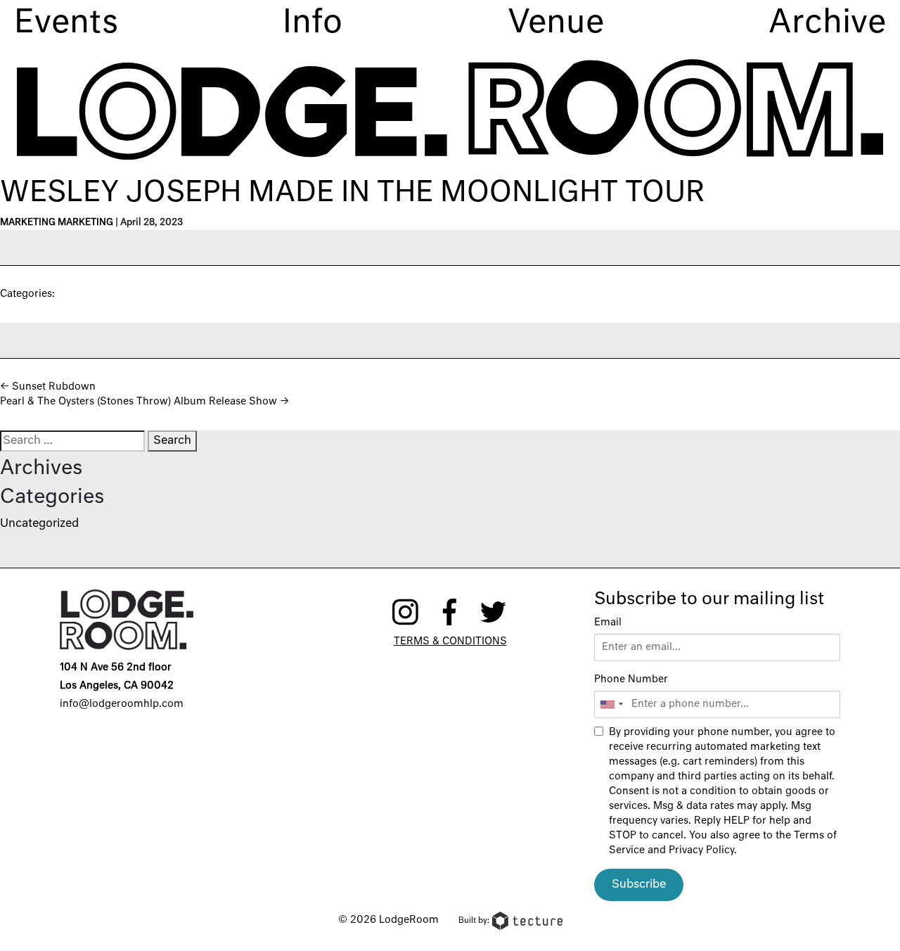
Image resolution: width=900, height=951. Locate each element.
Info (312, 23)
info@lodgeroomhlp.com (122, 704)
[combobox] (611, 704)
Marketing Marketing (56, 222)
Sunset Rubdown (48, 387)
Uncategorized (39, 524)
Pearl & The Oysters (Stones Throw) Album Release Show (144, 402)
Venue (556, 23)
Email (608, 622)
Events (66, 23)
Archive (827, 23)
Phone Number (631, 679)
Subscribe (639, 885)
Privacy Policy (701, 850)
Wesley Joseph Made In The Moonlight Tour (352, 193)
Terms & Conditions (450, 641)
